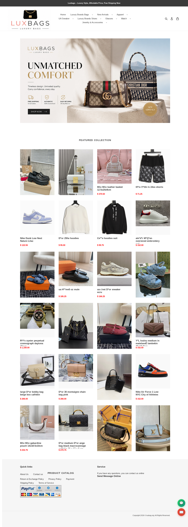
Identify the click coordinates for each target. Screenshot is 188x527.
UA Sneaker (64, 18)
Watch (124, 18)
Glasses (109, 18)
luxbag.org (150, 515)
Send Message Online (109, 476)
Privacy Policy (54, 479)
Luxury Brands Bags (79, 14)
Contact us (38, 474)
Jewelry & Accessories (92, 22)
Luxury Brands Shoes (87, 18)
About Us (24, 474)
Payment (70, 479)
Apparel (120, 14)
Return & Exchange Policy (32, 479)
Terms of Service (46, 483)
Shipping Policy (27, 483)
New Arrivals (103, 14)
